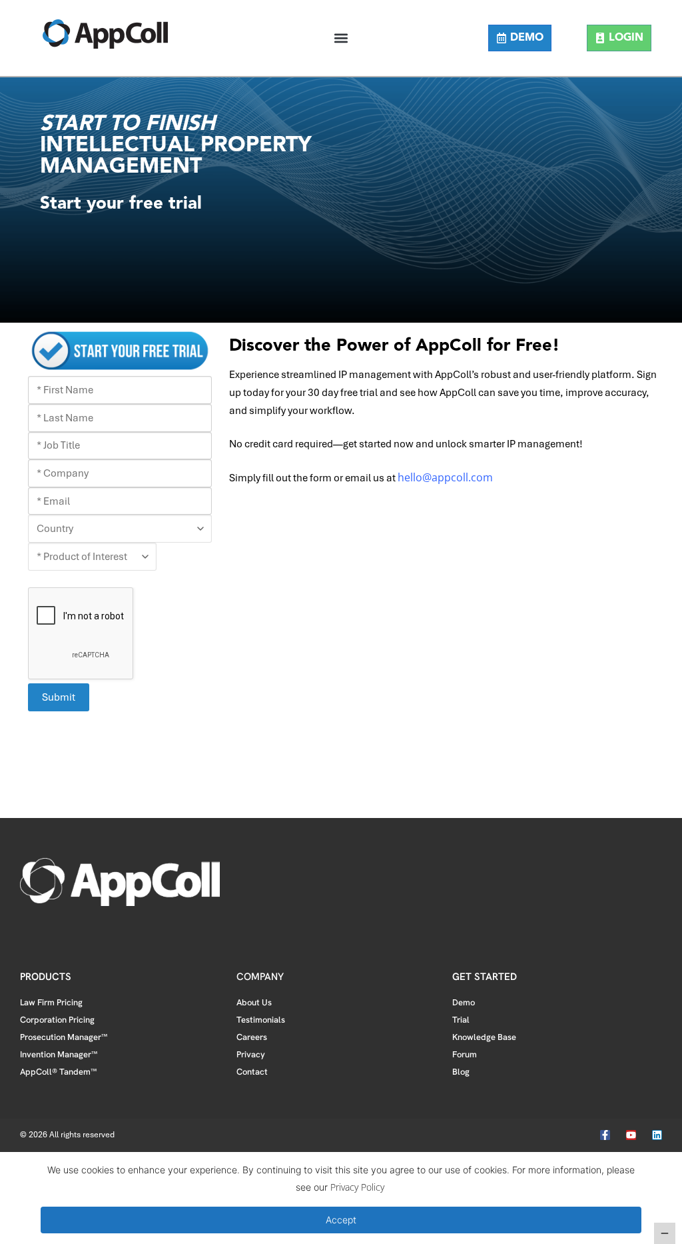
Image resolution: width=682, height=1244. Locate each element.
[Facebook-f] (605, 1135)
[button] (341, 38)
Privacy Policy (357, 1187)
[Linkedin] (657, 1135)
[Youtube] (631, 1135)
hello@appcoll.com (445, 477)
